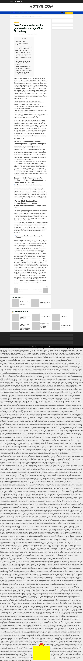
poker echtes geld (18, 123)
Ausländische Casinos (35, 303)
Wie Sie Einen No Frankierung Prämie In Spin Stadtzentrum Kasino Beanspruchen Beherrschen (23, 48)
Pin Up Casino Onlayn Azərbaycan (15, 303)
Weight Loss (13, 12)
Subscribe (70, 12)
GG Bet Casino (56, 317)
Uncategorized (16, 22)
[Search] (64, 13)
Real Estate (29, 12)
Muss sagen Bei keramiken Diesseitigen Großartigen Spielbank (22, 43)
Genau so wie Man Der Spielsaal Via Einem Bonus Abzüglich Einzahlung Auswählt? (23, 72)
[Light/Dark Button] (62, 12)
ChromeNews (45, 346)
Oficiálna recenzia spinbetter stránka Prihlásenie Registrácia (36, 326)
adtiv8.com (41, 6)
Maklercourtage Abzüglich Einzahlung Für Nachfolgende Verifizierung (22, 63)
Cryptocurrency (21, 12)
